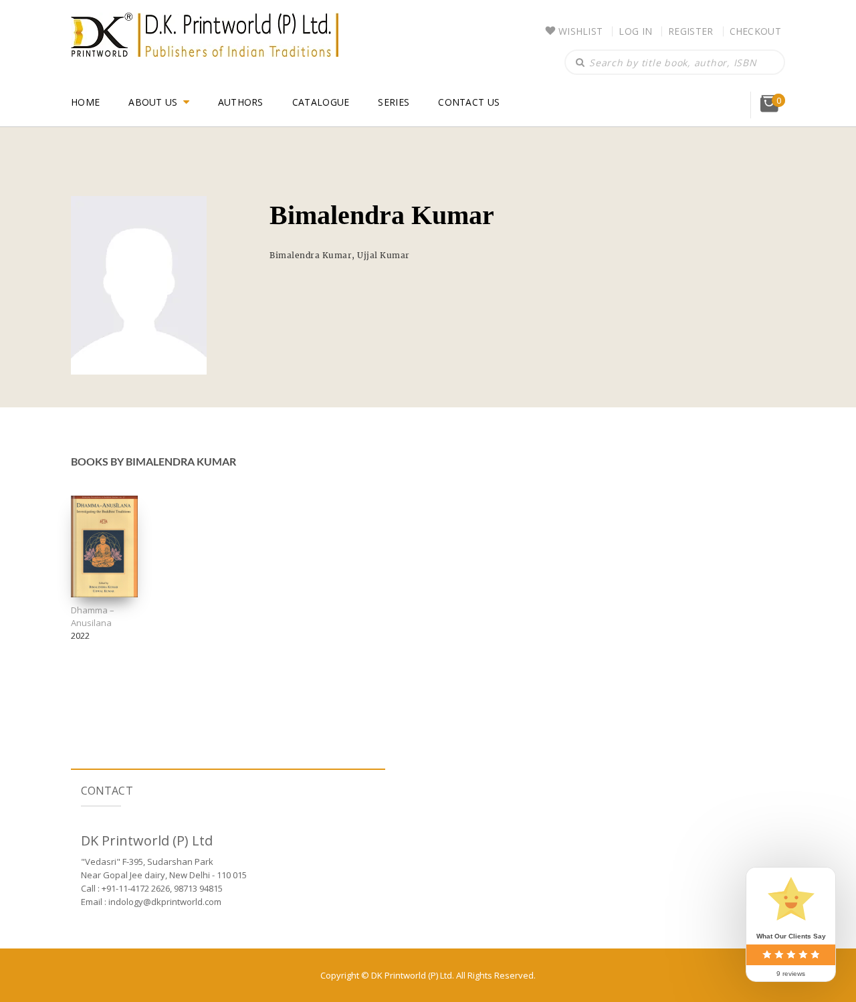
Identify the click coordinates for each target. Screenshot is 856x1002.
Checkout (755, 31)
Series (393, 102)
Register (690, 31)
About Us (152, 102)
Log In (635, 31)
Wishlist (580, 31)
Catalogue (321, 102)
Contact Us (469, 102)
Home (85, 102)
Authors (240, 102)
